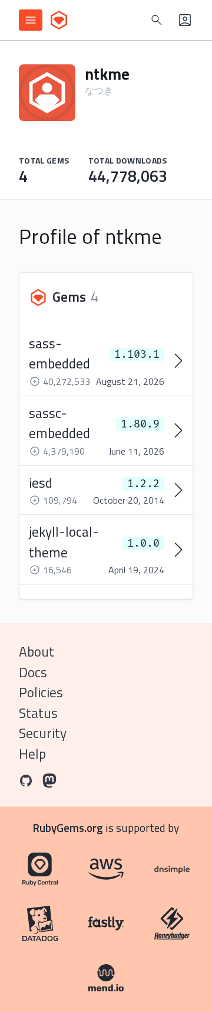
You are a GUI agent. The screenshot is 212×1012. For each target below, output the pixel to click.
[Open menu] (30, 20)
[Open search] (156, 20)
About (36, 651)
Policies (41, 692)
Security (43, 733)
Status (38, 713)
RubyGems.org (68, 827)
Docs (33, 672)
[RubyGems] (58, 20)
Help (32, 753)
